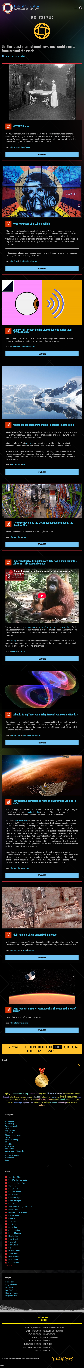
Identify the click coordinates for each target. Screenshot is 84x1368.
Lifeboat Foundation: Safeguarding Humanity (36, 8)
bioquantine (42, 1094)
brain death (12, 1097)
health (63, 1096)
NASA (68, 1100)
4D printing (9, 1124)
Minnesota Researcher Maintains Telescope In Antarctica (43, 425)
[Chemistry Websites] (42, 1078)
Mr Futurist (9, 1287)
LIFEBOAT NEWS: (48, 1327)
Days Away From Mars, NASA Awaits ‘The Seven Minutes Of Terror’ (44, 1010)
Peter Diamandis (11, 1126)
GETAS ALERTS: (47, 1331)
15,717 (39, 1051)
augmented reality (12, 1155)
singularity (43, 1103)
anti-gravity (9, 1146)
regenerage (17, 1102)
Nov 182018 (8, 127)
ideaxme (7, 1100)
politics (78, 1100)
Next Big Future (11, 1290)
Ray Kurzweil (10, 1131)
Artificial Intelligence (34, 1094)
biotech (60, 1093)
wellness (42, 1105)
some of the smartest (47, 627)
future (49, 1097)
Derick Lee (12, 1224)
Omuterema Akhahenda (17, 1212)
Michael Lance (14, 1251)
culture (28, 1097)
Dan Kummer (13, 1209)
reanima (9, 1103)
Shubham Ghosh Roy (16, 1183)
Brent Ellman (13, 1245)
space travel (25, 868)
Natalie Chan (13, 1236)
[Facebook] (53, 1359)
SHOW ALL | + (8, 1265)
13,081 (49, 1047)
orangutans (30, 627)
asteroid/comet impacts (14, 1151)
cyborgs (32, 261)
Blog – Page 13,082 (42, 17)
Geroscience (10, 1282)
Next (50, 1051)
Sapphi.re (36, 1358)
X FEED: (29, 1334)
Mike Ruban (14, 651)
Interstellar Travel (24, 1100)
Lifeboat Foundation (15, 1358)
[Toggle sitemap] (75, 7)
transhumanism (72, 1103)
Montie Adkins (13, 1257)
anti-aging (23, 1093)
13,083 (66, 1047)
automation (9, 1158)
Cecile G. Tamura (15, 1218)
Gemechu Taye (14, 1198)
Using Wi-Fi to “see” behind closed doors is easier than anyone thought (42, 331)
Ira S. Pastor (13, 1260)
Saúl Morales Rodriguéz (17, 1180)
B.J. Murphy (14, 261)
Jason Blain (13, 1254)
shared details (21, 820)
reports (29, 443)
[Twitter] (58, 1359)
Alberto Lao (12, 1227)
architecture (9, 1149)
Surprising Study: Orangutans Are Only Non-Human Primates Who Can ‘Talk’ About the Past (45, 562)
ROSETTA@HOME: (28, 1347)
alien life (8, 1144)
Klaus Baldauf (13, 1215)
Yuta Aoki (12, 1221)
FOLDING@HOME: (28, 1344)
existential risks (37, 1097)
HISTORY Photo (21, 126)
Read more (42, 155)
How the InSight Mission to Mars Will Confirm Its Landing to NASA (44, 802)
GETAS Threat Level (42, 1320)
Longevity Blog (11, 1285)
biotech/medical (25, 147)
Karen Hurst (13, 1204)
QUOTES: (45, 1350)
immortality (15, 1100)
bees (7, 1160)
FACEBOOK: (28, 1327)
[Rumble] (71, 1359)
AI (11, 1094)
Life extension (44, 1099)
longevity (62, 1099)
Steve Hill (12, 1242)
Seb (9, 1248)
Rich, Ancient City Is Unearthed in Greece (35, 935)
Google (58, 1097)
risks (39, 1102)
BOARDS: (45, 1337)
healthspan (72, 1097)
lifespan (54, 1100)
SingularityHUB (11, 1296)
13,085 (30, 1051)
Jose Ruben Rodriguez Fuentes (20, 1207)
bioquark (51, 1093)
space (23, 465)
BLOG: (45, 1334)
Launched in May (32, 812)
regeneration (28, 1102)
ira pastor (34, 1100)
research (36, 1103)
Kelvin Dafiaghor (14, 1201)
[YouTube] (67, 1359)
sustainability (53, 1103)
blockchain (6, 1097)
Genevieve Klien (15, 465)
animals (65, 627)
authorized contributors (20, 56)
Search (79, 1064)
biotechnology (69, 1094)
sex (36, 261)
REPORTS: (46, 1341)
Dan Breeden (13, 1189)
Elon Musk (9, 1133)
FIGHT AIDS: (30, 1341)
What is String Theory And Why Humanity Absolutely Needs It (45, 715)
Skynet (7, 1137)
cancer (17, 1097)
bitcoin (77, 1094)
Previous (15, 1047)
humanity (79, 1097)
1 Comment (31, 950)
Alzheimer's (15, 1094)
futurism (22, 651)
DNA (7, 1128)
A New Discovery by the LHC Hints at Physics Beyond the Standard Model (43, 524)
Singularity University (13, 1135)
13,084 (74, 1047)
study (13, 640)
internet (24, 346)
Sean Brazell (13, 1239)
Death (31, 1097)
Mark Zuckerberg (11, 1140)
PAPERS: (45, 1347)
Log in (7, 56)
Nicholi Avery (15, 147)
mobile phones (31, 346)
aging (7, 1093)
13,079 (33, 1047)
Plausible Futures (11, 1293)
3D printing (9, 1122)
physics (24, 537)
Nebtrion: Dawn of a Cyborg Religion (32, 224)
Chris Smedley (13, 1263)
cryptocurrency (23, 1097)
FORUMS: (36, 1350)
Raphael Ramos (14, 1233)
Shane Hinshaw (15, 346)
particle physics (26, 735)
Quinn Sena (12, 1186)
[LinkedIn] (62, 1359)
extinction (44, 1097)
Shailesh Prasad (14, 1192)
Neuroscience (73, 1100)
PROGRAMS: (46, 1344)
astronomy (9, 1153)
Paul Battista (13, 1195)
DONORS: (34, 1337)
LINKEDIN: (29, 1331)
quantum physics (36, 735)
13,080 (41, 1047)
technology (62, 1102)
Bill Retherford (15, 1023)
